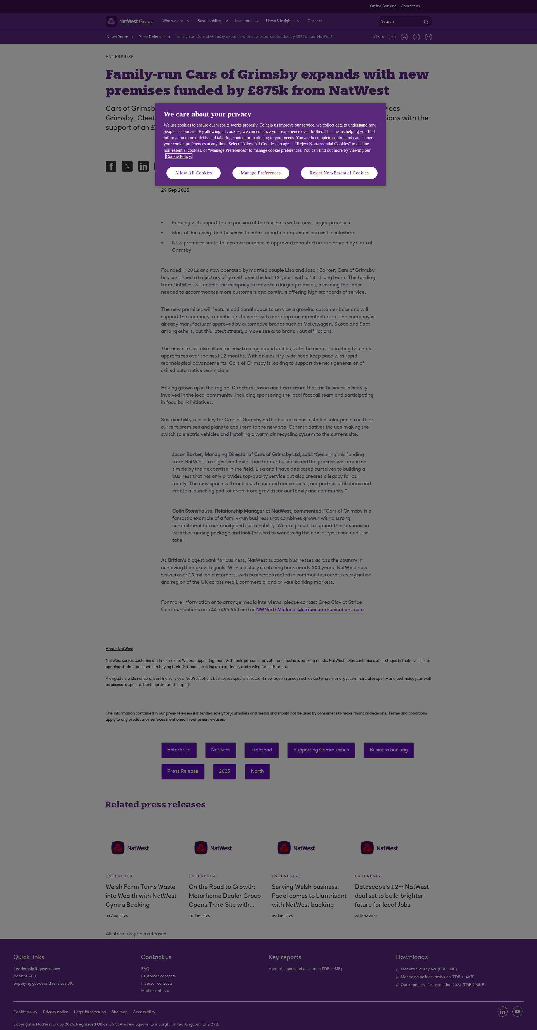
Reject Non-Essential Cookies (339, 173)
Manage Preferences (261, 173)
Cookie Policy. (179, 156)
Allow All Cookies (193, 173)
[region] (270, 144)
